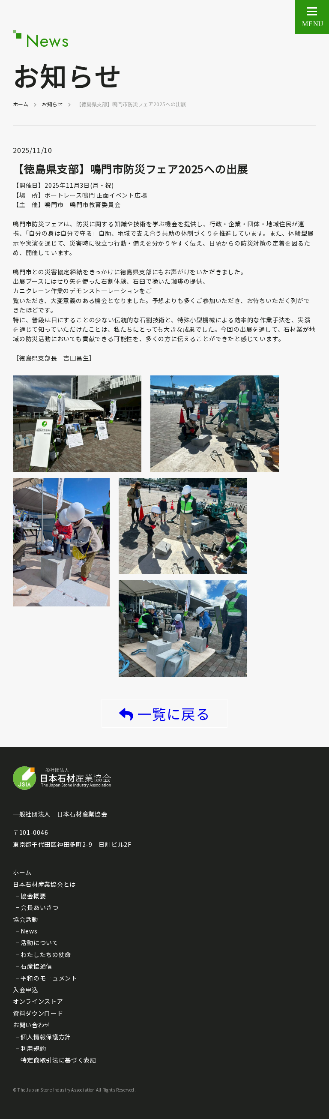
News (29, 931)
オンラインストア (38, 1001)
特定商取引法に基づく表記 (58, 1060)
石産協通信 (36, 966)
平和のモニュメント (49, 978)
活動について (39, 942)
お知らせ (52, 104)
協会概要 (33, 895)
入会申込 (25, 989)
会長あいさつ (39, 907)
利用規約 (33, 1048)
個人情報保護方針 (46, 1036)
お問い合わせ (32, 1024)
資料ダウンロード (38, 1013)
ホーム (20, 104)
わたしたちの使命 (46, 954)
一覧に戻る (174, 713)
